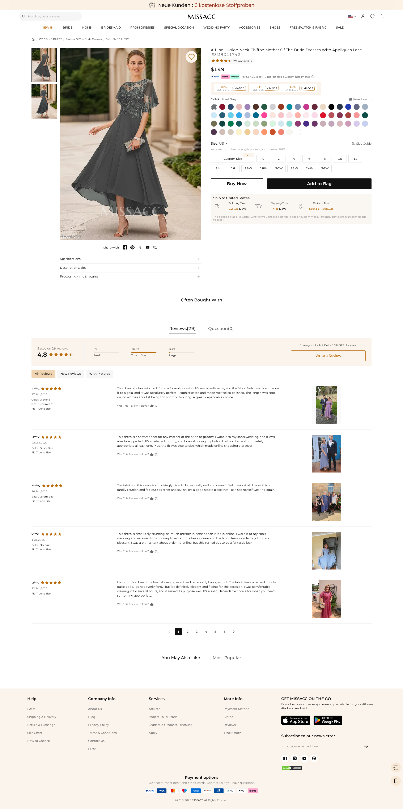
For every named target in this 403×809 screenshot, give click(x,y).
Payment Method (236, 709)
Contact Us (96, 741)
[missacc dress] (201, 5)
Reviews (230, 725)
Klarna (228, 717)
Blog (91, 717)
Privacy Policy (98, 725)
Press (92, 749)
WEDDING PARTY (50, 39)
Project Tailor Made (163, 717)
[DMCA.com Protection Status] (291, 769)
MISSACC (198, 800)
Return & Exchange (41, 725)
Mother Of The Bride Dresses (84, 39)
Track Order (232, 733)
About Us (95, 709)
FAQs (31, 709)
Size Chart (34, 733)
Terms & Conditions (102, 733)
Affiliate (154, 709)
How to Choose (38, 741)
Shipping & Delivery (41, 717)
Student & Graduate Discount (170, 725)
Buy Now (237, 183)
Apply (153, 733)
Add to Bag (319, 183)
